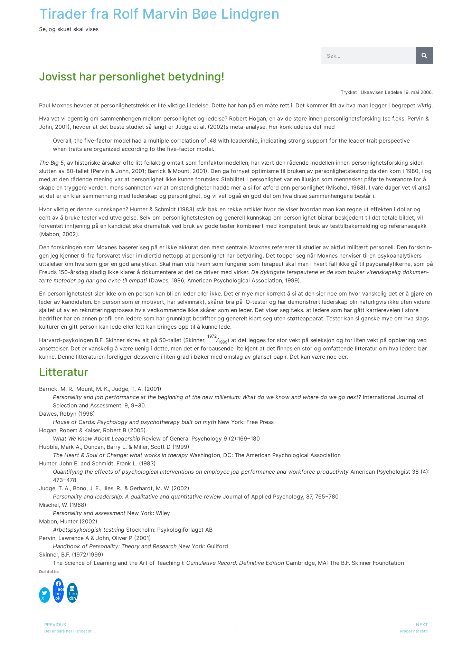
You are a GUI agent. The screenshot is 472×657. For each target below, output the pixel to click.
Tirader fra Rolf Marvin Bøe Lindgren (159, 13)
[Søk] (424, 55)
